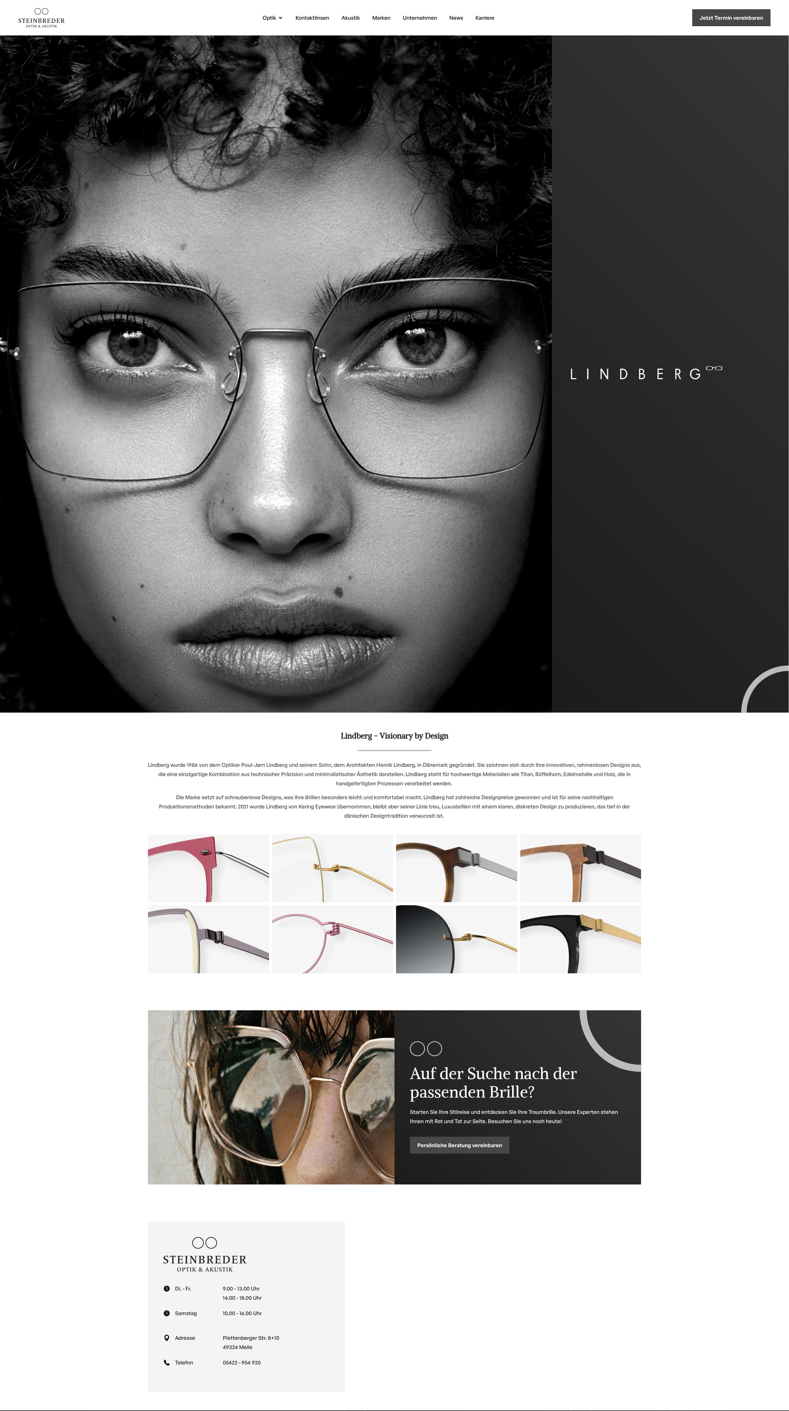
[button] (272, 17)
